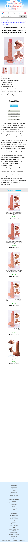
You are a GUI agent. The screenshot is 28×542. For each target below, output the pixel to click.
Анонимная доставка (14, 502)
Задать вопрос (14, 116)
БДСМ (14, 531)
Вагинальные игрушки (7, 22)
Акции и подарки (14, 508)
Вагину (14, 522)
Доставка (14, 488)
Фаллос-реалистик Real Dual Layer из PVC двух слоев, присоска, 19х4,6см (14, 329)
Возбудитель (14, 536)
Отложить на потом (14, 119)
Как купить (14, 487)
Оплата (14, 490)
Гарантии (14, 501)
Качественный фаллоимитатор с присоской (14, 140)
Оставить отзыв (14, 113)
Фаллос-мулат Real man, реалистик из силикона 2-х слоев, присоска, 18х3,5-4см (14, 242)
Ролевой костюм (14, 532)
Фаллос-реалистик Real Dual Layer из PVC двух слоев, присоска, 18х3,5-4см (14, 300)
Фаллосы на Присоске (19, 22)
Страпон (14, 520)
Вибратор (14, 517)
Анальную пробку (14, 525)
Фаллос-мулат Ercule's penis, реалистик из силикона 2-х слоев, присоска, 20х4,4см (14, 358)
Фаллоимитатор (14, 518)
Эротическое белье (14, 529)
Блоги (14, 509)
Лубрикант (14, 538)
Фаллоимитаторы (20, 21)
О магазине (14, 504)
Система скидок (14, 494)
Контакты (14, 506)
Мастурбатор (14, 523)
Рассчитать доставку (14, 110)
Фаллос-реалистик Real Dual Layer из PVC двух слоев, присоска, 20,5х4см (14, 271)
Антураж (14, 527)
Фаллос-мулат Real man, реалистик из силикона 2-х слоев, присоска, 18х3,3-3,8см (14, 213)
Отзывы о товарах (14, 495)
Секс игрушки (14, 515)
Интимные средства (14, 534)
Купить (14, 106)
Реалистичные (4, 24)
